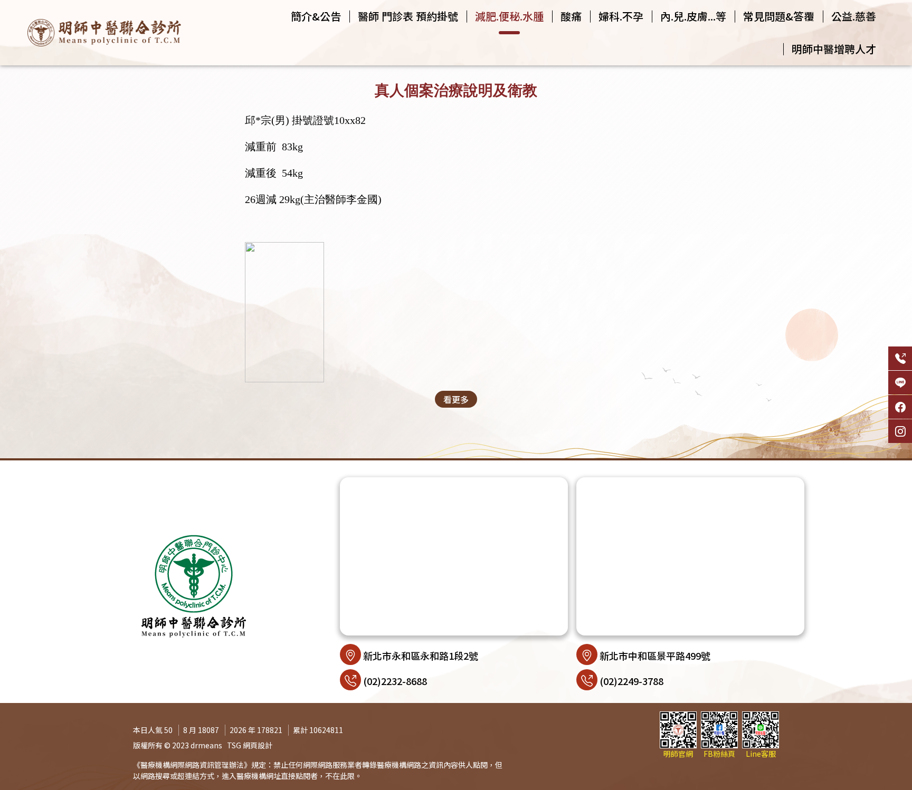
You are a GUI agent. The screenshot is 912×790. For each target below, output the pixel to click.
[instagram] (900, 431)
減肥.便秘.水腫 (509, 16)
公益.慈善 (853, 16)
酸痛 (571, 16)
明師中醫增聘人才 (834, 48)
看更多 (456, 399)
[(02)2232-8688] (900, 358)
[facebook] (900, 407)
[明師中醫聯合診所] (104, 32)
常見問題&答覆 (778, 16)
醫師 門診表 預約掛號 (408, 16)
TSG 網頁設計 (249, 745)
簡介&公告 (316, 16)
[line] (900, 382)
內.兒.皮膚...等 (693, 16)
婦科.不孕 (620, 16)
